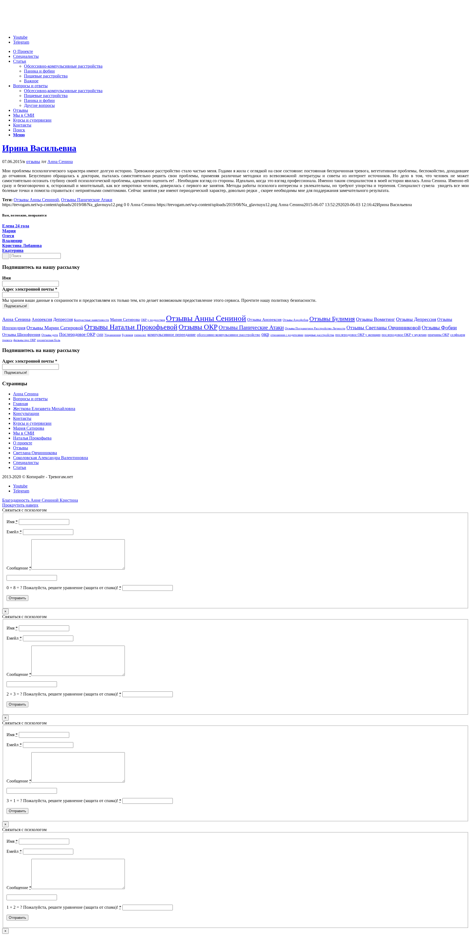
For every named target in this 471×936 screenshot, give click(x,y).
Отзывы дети (49, 334)
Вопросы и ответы (30, 398)
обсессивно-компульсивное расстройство (228, 335)
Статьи (19, 467)
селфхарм (457, 335)
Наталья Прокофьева (32, 438)
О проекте (22, 443)
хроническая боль (48, 340)
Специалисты (26, 462)
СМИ (99, 334)
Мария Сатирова (125, 319)
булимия (127, 334)
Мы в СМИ (23, 433)
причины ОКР (438, 335)
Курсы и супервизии (32, 423)
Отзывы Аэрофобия (295, 319)
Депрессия (63, 319)
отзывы (33, 161)
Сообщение (19, 568)
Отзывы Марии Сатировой (54, 327)
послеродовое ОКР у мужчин (404, 335)
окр (265, 334)
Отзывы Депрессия (416, 319)
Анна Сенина (60, 161)
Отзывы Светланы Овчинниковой (383, 327)
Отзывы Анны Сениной (36, 199)
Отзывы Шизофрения (21, 334)
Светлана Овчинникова (35, 452)
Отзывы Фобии (439, 327)
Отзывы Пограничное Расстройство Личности (315, 328)
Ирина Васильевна (39, 148)
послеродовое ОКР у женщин (358, 335)
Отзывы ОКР (198, 327)
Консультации (26, 413)
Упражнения (112, 334)
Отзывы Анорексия (264, 319)
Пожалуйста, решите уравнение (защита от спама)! (72, 587)
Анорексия (42, 319)
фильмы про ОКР (24, 340)
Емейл (14, 531)
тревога (7, 340)
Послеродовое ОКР (77, 334)
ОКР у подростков (153, 319)
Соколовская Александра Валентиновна (50, 457)
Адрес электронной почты (29, 289)
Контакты (22, 418)
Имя (6, 278)
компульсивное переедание (171, 334)
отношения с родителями (286, 334)
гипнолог (140, 334)
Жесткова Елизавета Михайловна (44, 408)
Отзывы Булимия (332, 318)
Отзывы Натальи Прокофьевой (130, 327)
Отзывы (20, 448)
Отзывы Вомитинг (375, 319)
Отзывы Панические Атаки (86, 199)
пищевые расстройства (319, 334)
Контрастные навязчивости (91, 319)
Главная (20, 403)
